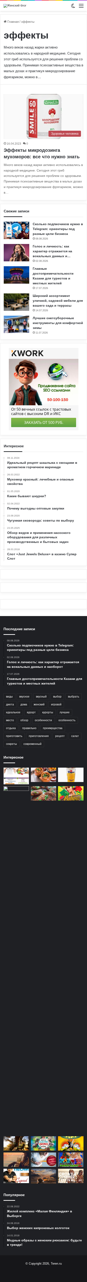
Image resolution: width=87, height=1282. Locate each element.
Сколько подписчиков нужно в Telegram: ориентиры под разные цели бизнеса (58, 229)
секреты (11, 744)
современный (32, 744)
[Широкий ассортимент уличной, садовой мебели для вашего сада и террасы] (16, 302)
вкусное (24, 696)
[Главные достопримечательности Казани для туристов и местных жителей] (16, 275)
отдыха (11, 728)
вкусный (41, 696)
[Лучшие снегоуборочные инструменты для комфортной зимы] (16, 324)
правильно (29, 728)
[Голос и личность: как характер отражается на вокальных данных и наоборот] (16, 252)
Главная (12, 21)
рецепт (60, 736)
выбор (57, 696)
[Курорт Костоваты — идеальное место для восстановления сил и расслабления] (16, 1143)
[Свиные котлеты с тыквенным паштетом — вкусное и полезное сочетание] (43, 793)
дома (23, 704)
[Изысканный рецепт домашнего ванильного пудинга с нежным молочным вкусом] (71, 775)
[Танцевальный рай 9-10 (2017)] (71, 1143)
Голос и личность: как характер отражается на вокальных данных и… (52, 251)
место (10, 720)
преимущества (52, 728)
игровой (56, 704)
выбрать (73, 696)
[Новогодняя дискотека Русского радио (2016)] (71, 1159)
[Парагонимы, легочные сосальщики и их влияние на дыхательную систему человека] (43, 1159)
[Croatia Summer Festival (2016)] (71, 1176)
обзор (24, 720)
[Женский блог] (14, 6)
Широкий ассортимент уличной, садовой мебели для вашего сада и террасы (58, 300)
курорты (47, 712)
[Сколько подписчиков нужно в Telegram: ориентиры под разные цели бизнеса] (16, 230)
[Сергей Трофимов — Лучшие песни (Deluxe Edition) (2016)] (16, 1176)
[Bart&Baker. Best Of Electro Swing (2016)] (43, 1143)
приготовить (14, 736)
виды (9, 696)
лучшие (65, 712)
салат (75, 736)
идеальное (13, 712)
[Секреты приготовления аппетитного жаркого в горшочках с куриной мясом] (43, 775)
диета (10, 704)
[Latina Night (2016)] (71, 793)
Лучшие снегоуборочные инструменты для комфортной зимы (58, 323)
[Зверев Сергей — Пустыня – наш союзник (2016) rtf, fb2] (43, 1176)
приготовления (39, 736)
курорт (31, 712)
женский (39, 704)
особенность (66, 720)
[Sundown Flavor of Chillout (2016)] (16, 1159)
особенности (43, 720)
